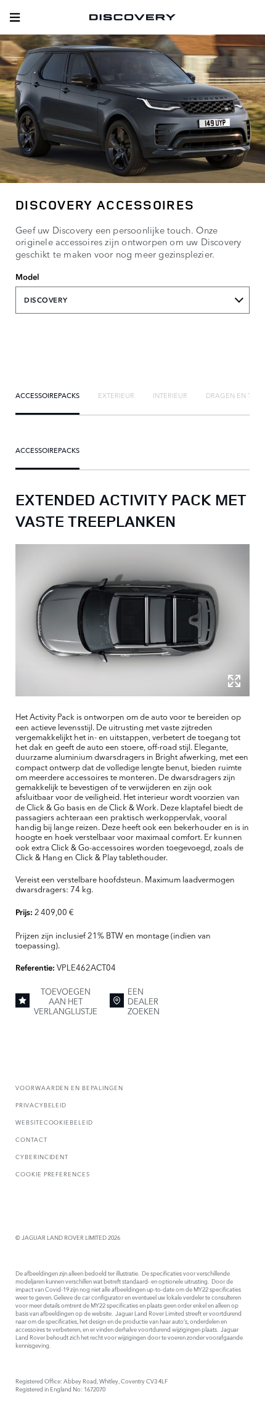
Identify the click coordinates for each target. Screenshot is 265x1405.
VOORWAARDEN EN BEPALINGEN (69, 1087)
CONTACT (31, 1139)
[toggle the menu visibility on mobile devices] (15, 17)
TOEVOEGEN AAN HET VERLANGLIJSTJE (65, 1001)
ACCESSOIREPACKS (47, 395)
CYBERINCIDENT (41, 1156)
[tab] (47, 395)
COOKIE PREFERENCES (52, 1174)
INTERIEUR (170, 395)
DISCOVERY (45, 300)
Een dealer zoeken (144, 1001)
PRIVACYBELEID (41, 1105)
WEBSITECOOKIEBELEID (54, 1122)
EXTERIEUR (116, 395)
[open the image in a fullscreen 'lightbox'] (132, 620)
